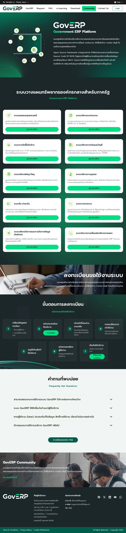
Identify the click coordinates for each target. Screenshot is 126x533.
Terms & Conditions (10, 530)
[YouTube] (115, 496)
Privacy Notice (26, 530)
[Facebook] (98, 496)
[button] (63, 399)
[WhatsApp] (120, 496)
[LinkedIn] (109, 496)
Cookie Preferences (41, 530)
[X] (104, 496)
